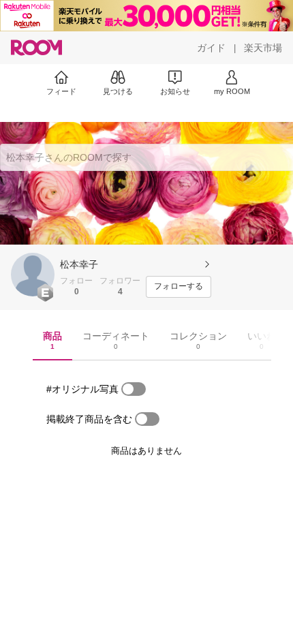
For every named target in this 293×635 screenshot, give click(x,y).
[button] (33, 274)
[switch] (133, 389)
